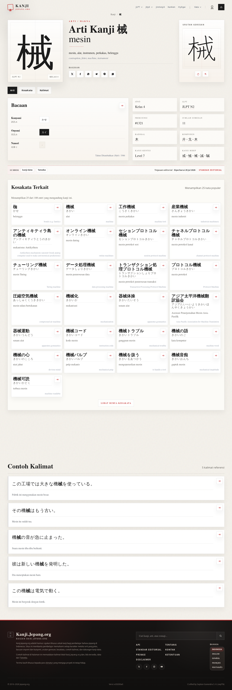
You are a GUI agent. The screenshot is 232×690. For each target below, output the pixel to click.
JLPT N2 (188, 106)
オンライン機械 (80, 231)
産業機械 (180, 207)
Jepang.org (24, 684)
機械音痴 (180, 355)
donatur (49, 662)
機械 (70, 207)
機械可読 (21, 379)
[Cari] (220, 636)
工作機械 (127, 207)
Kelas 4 (140, 106)
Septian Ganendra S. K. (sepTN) (210, 684)
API (138, 644)
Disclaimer (143, 659)
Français (216, 663)
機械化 (72, 296)
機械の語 (180, 331)
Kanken (171, 7)
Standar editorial (210, 170)
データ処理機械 (80, 265)
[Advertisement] (116, 434)
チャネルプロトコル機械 (191, 233)
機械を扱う (129, 355)
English (216, 654)
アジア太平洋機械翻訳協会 (190, 298)
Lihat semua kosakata (116, 403)
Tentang (171, 644)
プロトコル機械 (186, 265)
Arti (12, 90)
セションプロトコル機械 (138, 233)
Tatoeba (42, 170)
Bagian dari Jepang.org (32, 638)
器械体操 (127, 296)
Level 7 (140, 155)
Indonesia (217, 649)
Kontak (170, 649)
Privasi (141, 654)
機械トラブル (131, 331)
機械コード (76, 331)
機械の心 (21, 355)
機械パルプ (76, 355)
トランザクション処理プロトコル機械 (138, 267)
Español (216, 658)
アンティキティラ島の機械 (32, 233)
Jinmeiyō (160, 7)
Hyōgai (181, 7)
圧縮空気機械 (25, 296)
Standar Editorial (148, 649)
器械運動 (21, 331)
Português (217, 667)
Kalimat (44, 90)
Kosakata (27, 90)
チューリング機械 (30, 265)
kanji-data (27, 170)
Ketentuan (172, 654)
